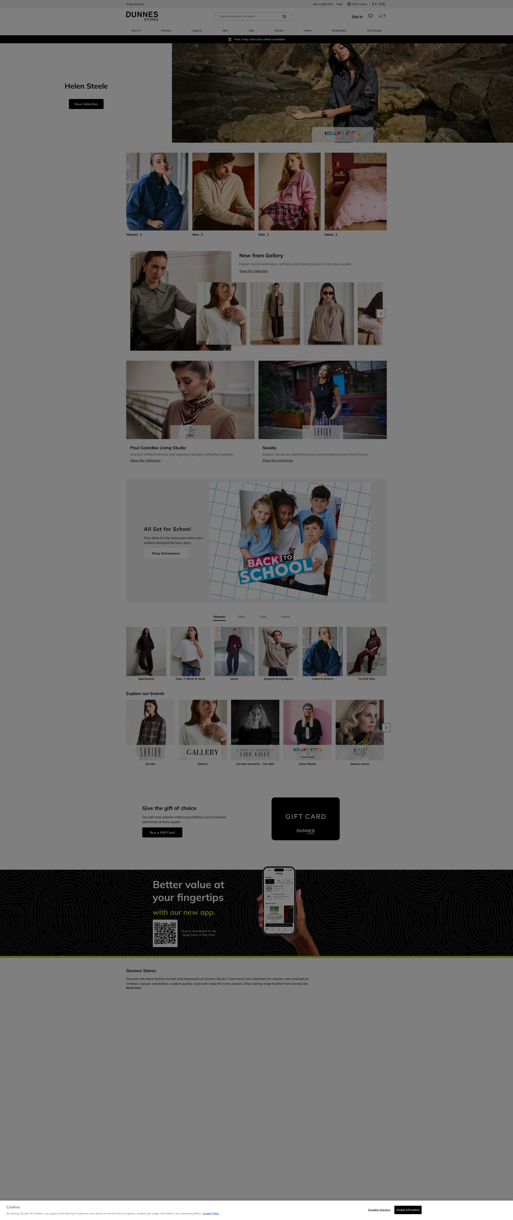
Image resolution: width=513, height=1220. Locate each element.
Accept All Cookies (408, 1209)
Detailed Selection (379, 1209)
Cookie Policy (211, 1213)
